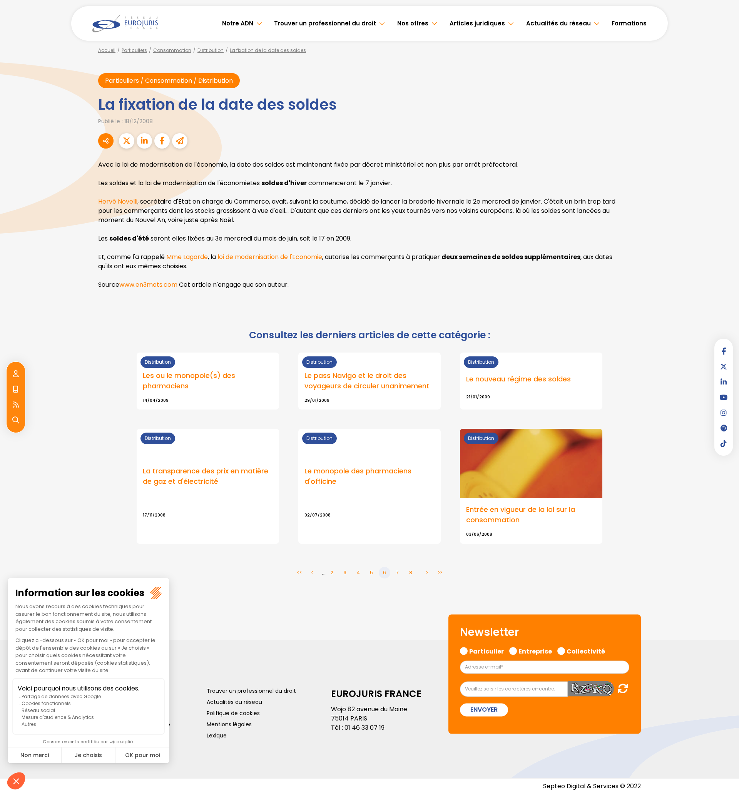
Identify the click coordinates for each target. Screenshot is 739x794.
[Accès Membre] (16, 374)
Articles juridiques (477, 23)
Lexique (217, 735)
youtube (723, 397)
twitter (723, 366)
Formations (629, 23)
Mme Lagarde (187, 256)
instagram (723, 412)
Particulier (486, 650)
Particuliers (134, 50)
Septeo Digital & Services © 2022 (592, 786)
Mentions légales (229, 724)
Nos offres (412, 23)
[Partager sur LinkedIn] (144, 141)
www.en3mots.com (148, 284)
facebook (723, 351)
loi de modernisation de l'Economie (269, 256)
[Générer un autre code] (621, 688)
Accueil (106, 50)
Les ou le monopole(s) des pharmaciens (189, 381)
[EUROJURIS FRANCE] (125, 23)
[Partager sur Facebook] (162, 141)
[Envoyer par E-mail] (179, 141)
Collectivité (586, 650)
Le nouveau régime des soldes (518, 379)
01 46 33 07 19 (364, 727)
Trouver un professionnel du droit (325, 23)
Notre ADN (237, 23)
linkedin (723, 382)
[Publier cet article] (126, 141)
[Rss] (16, 405)
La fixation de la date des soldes (268, 50)
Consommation (172, 50)
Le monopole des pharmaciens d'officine (357, 476)
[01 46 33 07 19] (16, 389)
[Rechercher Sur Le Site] (16, 420)
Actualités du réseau (558, 23)
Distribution (210, 50)
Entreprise (535, 650)
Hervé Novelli (117, 201)
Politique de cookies (233, 713)
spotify (723, 428)
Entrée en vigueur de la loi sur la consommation (520, 515)
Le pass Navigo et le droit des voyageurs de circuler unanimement (367, 381)
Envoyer (484, 709)
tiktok (723, 443)
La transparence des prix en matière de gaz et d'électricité (205, 476)
